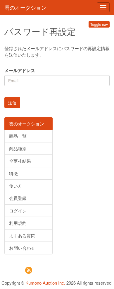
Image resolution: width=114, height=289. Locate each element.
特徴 (13, 173)
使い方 (15, 186)
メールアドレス (19, 70)
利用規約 (18, 223)
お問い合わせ (22, 248)
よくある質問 (22, 235)
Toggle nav (99, 24)
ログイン (18, 211)
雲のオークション (25, 7)
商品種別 (18, 148)
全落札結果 (20, 161)
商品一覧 (18, 136)
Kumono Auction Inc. (45, 283)
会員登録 (18, 198)
